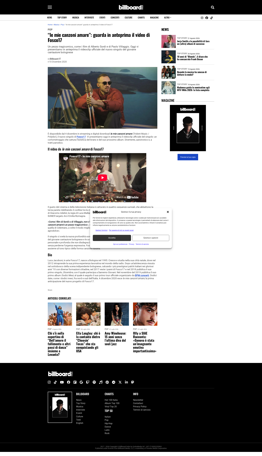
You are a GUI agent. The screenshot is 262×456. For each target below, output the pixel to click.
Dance (108, 426)
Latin (107, 430)
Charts (141, 17)
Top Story (62, 17)
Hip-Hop (108, 423)
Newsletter (138, 400)
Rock (107, 433)
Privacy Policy (140, 406)
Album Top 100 (112, 403)
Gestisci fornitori (102, 230)
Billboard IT (55, 59)
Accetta (111, 238)
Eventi (102, 17)
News (49, 17)
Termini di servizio (142, 410)
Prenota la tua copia (188, 157)
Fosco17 (81, 136)
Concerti (115, 17)
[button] (167, 212)
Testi (78, 419)
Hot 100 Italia (111, 400)
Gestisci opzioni (150, 238)
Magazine (154, 17)
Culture (128, 17)
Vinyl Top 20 (111, 406)
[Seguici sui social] (202, 18)
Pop (50, 29)
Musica (75, 17)
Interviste (89, 17)
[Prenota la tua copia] (187, 128)
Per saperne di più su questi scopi (121, 230)
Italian (108, 416)
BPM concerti (142, 275)
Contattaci (138, 403)
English (79, 423)
